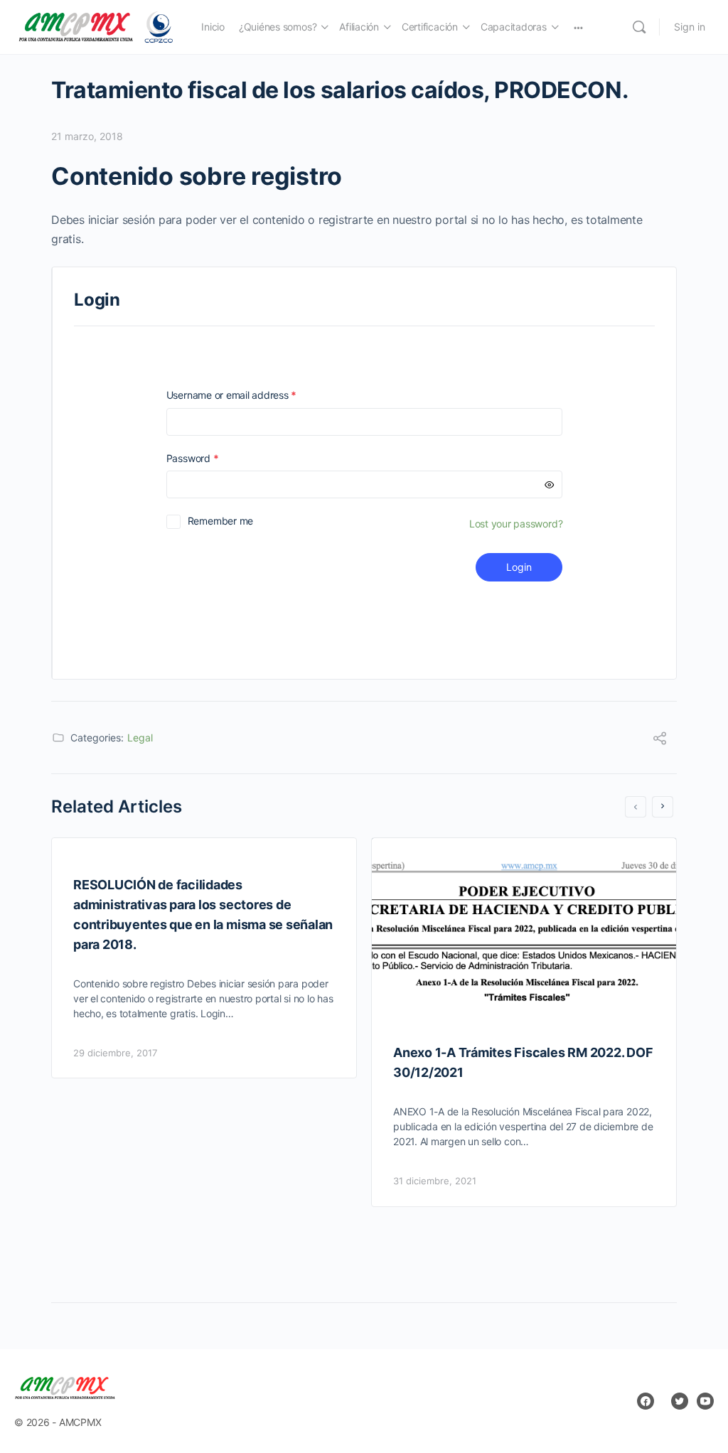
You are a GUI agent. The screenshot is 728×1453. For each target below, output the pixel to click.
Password (212, 458)
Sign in (689, 27)
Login (519, 567)
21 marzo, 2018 (87, 136)
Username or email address (251, 395)
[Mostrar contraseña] (549, 484)
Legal (140, 737)
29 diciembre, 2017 (115, 1052)
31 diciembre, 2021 (434, 1180)
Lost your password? (515, 524)
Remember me (220, 521)
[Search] (639, 27)
